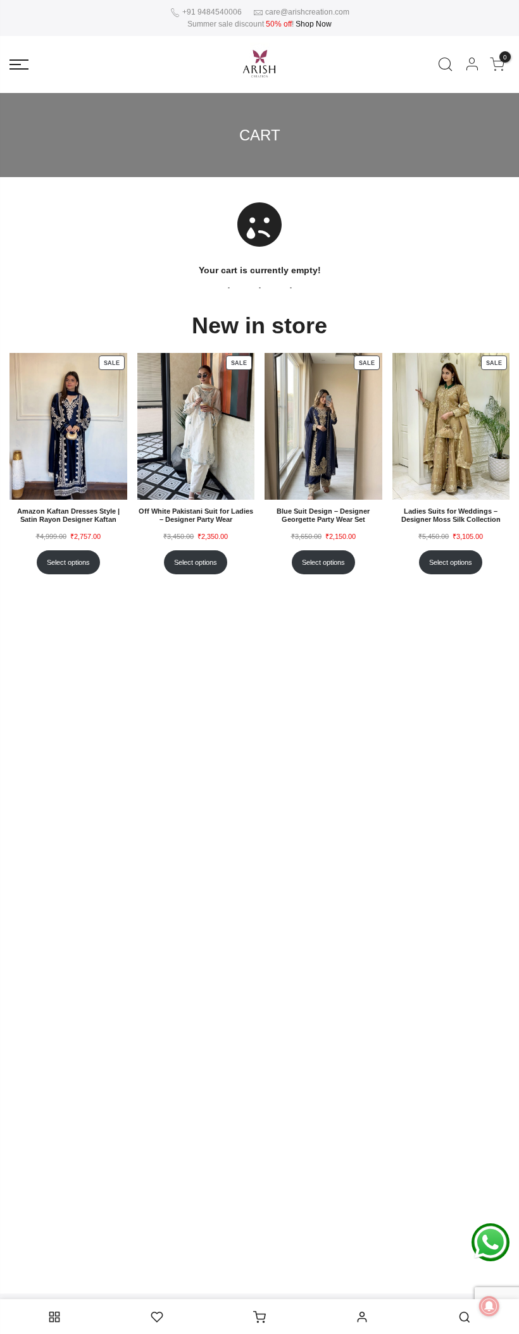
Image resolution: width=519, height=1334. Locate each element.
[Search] (445, 64)
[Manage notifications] (489, 1306)
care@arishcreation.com (307, 12)
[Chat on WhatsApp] (491, 1242)
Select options (68, 562)
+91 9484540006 (211, 12)
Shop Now (314, 24)
